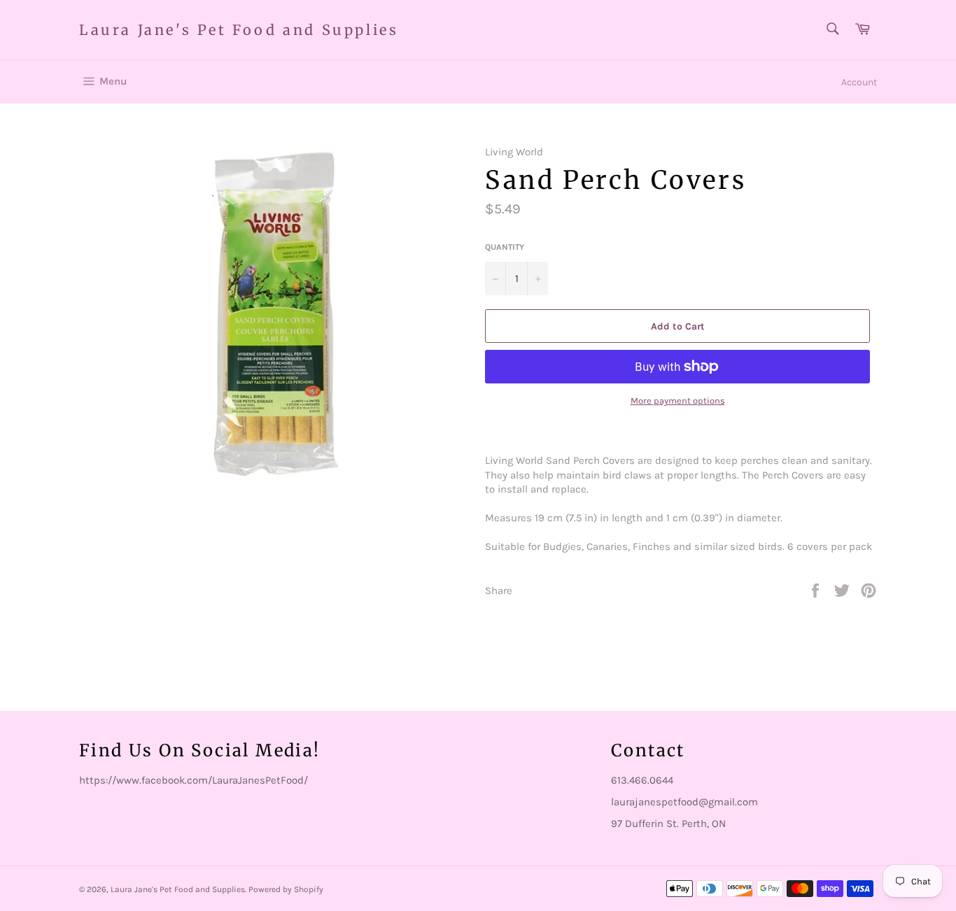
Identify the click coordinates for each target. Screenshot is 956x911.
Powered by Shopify (285, 889)
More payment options (678, 400)
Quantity (504, 247)
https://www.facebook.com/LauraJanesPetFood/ (193, 780)
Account (859, 82)
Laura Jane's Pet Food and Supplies (238, 29)
